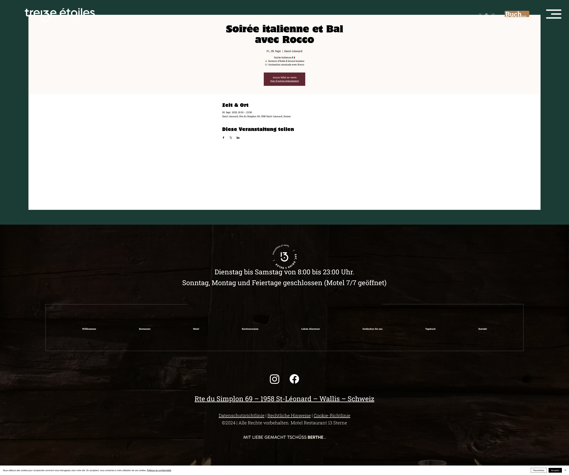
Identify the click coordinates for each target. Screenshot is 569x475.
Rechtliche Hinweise (289, 415)
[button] (553, 14)
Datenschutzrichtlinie (241, 415)
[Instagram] (274, 379)
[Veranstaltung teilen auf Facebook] (223, 137)
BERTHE (315, 437)
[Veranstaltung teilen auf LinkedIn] (238, 137)
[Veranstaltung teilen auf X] (230, 137)
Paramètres (538, 470)
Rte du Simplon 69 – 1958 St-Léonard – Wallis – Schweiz (284, 398)
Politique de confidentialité (159, 470)
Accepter (555, 470)
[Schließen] (565, 470)
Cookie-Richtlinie (332, 415)
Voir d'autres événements (284, 80)
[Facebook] (294, 379)
